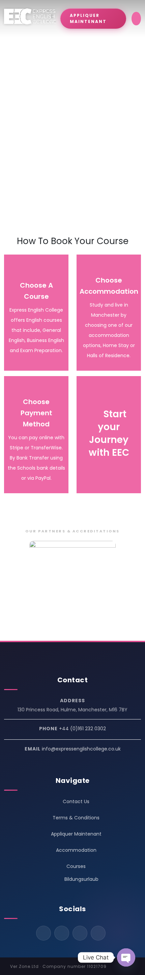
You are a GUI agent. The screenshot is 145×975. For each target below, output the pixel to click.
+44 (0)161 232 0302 (82, 728)
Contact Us (76, 801)
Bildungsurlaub (81, 879)
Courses (76, 866)
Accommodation (76, 850)
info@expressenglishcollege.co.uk (81, 748)
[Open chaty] (126, 957)
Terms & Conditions (76, 817)
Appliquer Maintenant (76, 834)
